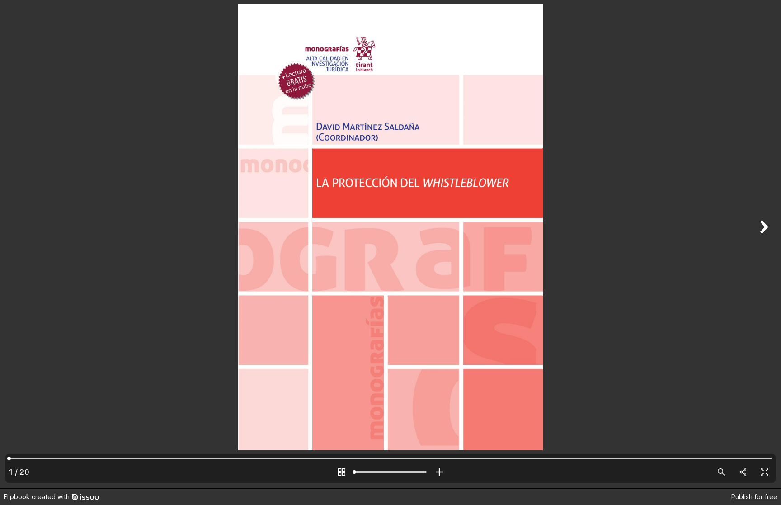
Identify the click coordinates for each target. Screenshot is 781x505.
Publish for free (754, 496)
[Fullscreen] (765, 472)
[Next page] (763, 244)
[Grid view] (342, 472)
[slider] (390, 472)
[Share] (743, 472)
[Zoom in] (439, 472)
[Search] (721, 472)
